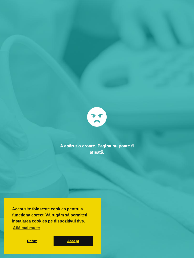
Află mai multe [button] (26, 228)
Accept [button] (73, 241)
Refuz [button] (32, 241)
